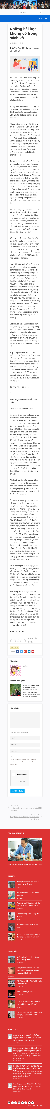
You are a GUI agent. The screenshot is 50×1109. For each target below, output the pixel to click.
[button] (25, 18)
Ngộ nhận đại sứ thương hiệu (28, 924)
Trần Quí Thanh (37, 1105)
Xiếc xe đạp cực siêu (25, 992)
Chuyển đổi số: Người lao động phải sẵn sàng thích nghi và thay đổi (27, 1050)
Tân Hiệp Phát (14, 647)
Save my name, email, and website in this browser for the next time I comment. (24, 761)
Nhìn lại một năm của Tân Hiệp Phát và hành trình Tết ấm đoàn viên (27, 1037)
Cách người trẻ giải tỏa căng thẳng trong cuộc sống (31, 687)
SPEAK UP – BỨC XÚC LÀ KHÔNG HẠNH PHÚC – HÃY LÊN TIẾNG (27, 1068)
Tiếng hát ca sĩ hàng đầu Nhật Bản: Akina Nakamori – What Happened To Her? (28, 970)
